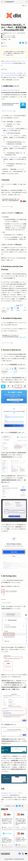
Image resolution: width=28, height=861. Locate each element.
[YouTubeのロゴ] (26, 854)
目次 (23, 5)
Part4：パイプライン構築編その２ (12, 146)
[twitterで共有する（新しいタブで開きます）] (26, 43)
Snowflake (5, 39)
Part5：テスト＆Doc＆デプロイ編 (12, 157)
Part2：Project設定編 (8, 128)
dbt (9, 39)
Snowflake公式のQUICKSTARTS (9, 90)
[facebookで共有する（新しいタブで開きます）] (23, 43)
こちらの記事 (18, 228)
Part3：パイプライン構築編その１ (12, 135)
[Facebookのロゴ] (20, 854)
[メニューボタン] (2, 1)
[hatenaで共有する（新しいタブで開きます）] (20, 43)
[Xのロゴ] (23, 854)
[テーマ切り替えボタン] (26, 2)
